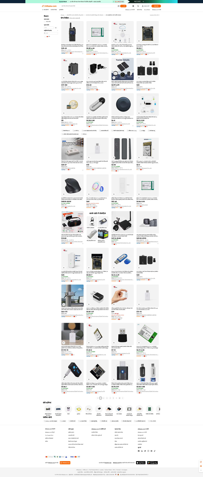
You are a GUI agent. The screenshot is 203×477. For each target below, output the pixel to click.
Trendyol (118, 469)
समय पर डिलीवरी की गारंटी (73, 438)
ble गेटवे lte (76, 130)
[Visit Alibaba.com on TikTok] (155, 451)
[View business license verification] (116, 474)
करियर (46, 441)
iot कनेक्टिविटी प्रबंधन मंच (140, 421)
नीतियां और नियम (71, 447)
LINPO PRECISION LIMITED (68, 168)
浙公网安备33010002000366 (127, 474)
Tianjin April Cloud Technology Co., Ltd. (121, 242)
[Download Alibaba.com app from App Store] (141, 462)
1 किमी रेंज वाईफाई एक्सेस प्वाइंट (118, 130)
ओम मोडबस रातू (152, 130)
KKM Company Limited (92, 88)
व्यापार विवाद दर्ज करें (119, 438)
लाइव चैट (116, 435)
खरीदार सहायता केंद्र (119, 432)
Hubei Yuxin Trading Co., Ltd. (68, 206)
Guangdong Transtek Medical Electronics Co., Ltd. (148, 241)
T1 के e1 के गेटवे (153, 421)
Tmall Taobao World (93, 469)
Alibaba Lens (51, 462)
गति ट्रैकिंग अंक (104, 421)
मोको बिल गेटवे (72, 421)
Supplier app (108, 462)
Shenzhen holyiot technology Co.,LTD (146, 52)
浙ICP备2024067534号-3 (142, 474)
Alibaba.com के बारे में (50, 429)
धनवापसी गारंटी (71, 435)
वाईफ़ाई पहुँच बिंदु (94, 421)
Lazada (101, 469)
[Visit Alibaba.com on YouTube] (151, 451)
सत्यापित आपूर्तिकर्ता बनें (142, 441)
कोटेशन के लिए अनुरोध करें (97, 435)
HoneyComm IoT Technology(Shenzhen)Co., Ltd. (122, 88)
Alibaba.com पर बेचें (142, 432)
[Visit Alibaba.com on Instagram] (148, 451)
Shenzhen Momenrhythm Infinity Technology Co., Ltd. (72, 241)
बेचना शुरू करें (140, 435)
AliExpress (78, 469)
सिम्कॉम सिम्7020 (66, 130)
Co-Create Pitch (49, 435)
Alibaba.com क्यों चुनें (49, 432)
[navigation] (51, 206)
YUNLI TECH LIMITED (91, 206)
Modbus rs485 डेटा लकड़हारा (51, 421)
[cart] (138, 6)
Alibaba (62, 15)
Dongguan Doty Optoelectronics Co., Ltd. (121, 169)
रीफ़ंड (116, 441)
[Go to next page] (122, 398)
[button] (119, 6)
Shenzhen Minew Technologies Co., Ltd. (121, 52)
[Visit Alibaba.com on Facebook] (139, 451)
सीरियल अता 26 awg (132, 130)
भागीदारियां (140, 444)
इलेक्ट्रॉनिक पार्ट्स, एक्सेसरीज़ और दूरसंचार (75, 15)
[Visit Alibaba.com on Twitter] (145, 451)
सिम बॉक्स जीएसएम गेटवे (127, 421)
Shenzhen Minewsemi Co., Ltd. (144, 168)
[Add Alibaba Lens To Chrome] (65, 462)
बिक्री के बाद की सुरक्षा (72, 441)
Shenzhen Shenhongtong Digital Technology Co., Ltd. (97, 125)
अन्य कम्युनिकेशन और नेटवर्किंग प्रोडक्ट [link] (113, 15)
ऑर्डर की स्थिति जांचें (142, 438)
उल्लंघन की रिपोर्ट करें (119, 447)
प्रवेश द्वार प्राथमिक (115, 421)
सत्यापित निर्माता (95, 432)
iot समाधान (64, 421)
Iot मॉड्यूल (143, 130)
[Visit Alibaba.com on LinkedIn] (142, 451)
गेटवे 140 (84, 134)
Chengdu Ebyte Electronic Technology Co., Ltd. (97, 52)
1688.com (85, 469)
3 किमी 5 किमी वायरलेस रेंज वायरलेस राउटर (71, 134)
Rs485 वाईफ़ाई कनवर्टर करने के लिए (89, 130)
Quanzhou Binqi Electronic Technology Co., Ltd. (72, 51)
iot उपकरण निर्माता (83, 421)
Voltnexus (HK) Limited (142, 204)
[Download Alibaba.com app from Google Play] (152, 462)
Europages (124, 469)
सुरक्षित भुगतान (71, 432)
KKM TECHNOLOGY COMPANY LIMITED (96, 168)
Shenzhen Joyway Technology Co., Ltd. (146, 125)
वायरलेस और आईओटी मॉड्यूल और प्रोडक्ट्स (94, 15)
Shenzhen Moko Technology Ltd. (69, 123)
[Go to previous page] (97, 398)
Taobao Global (108, 469)
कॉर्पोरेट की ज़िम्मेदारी (49, 438)
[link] (201, 462)
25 (119, 398)
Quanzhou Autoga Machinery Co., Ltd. (146, 88)
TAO (114, 469)
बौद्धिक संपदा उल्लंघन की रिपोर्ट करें (121, 444)
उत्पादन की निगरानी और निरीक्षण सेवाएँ (75, 444)
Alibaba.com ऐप (117, 462)
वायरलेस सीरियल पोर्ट (104, 130)
